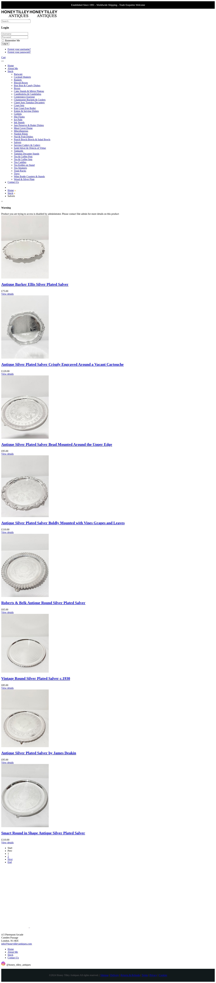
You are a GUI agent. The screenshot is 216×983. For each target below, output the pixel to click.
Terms (145, 975)
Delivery (114, 975)
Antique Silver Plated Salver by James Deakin (38, 753)
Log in (5, 43)
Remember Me (12, 40)
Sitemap (104, 975)
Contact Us (13, 957)
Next (10, 859)
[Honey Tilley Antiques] (29, 18)
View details (7, 294)
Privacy (153, 975)
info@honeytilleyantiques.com (16, 943)
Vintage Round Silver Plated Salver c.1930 (35, 678)
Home (11, 949)
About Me (13, 952)
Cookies (163, 975)
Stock (10, 954)
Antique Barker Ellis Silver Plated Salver (34, 284)
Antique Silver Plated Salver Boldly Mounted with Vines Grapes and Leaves (63, 523)
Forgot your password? (19, 52)
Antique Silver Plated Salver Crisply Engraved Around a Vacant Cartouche (62, 364)
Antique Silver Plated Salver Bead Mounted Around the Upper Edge (56, 444)
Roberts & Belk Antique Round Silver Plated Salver (43, 603)
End (10, 862)
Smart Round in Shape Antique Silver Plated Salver (43, 833)
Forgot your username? (19, 49)
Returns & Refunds (130, 975)
